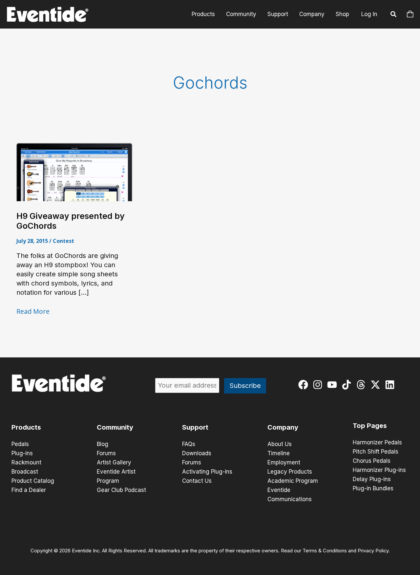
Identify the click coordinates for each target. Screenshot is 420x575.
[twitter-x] (376, 385)
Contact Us (197, 481)
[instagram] (319, 385)
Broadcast (24, 471)
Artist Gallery (114, 462)
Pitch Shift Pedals (375, 451)
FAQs (188, 444)
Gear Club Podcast (121, 490)
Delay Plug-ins (372, 479)
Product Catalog (32, 481)
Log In (369, 14)
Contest (63, 241)
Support (277, 14)
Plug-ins (22, 453)
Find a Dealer (28, 490)
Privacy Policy (373, 551)
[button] (393, 15)
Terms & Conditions (325, 551)
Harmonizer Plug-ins (379, 470)
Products (203, 14)
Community (241, 14)
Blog (102, 444)
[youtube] (333, 385)
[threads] (362, 385)
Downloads (196, 453)
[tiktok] (348, 385)
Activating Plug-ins (207, 471)
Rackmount (26, 462)
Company (312, 14)
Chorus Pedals (371, 461)
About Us (279, 444)
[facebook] (304, 385)
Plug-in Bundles (373, 488)
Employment (283, 462)
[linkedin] (391, 385)
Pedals (20, 444)
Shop (342, 14)
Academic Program (292, 481)
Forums (106, 453)
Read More (33, 311)
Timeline (278, 453)
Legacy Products (289, 471)
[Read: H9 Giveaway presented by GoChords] (74, 172)
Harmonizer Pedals (377, 442)
